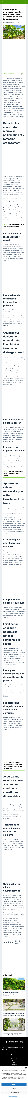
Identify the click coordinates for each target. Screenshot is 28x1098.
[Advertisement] (14, 56)
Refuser (14, 1088)
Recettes (14, 1064)
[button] (26, 1067)
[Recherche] (25, 1)
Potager (14, 1062)
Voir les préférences (14, 1092)
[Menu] (2, 2)
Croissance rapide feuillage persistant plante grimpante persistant (11, 993)
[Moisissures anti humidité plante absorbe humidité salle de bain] (14, 1024)
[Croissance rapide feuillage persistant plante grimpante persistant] (14, 984)
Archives (14, 1060)
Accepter (14, 1084)
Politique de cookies (13, 1096)
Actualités (14, 1058)
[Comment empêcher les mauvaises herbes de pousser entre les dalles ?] (14, 1005)
